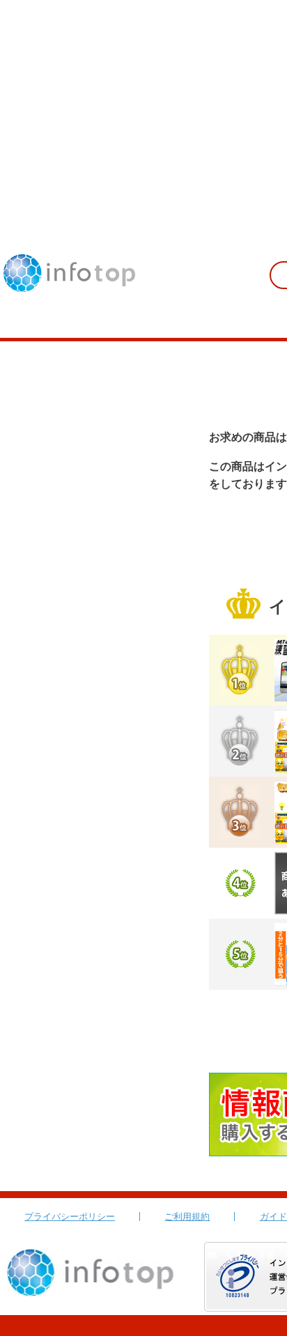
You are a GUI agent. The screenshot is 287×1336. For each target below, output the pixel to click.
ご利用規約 (187, 1216)
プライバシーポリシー (69, 1216)
